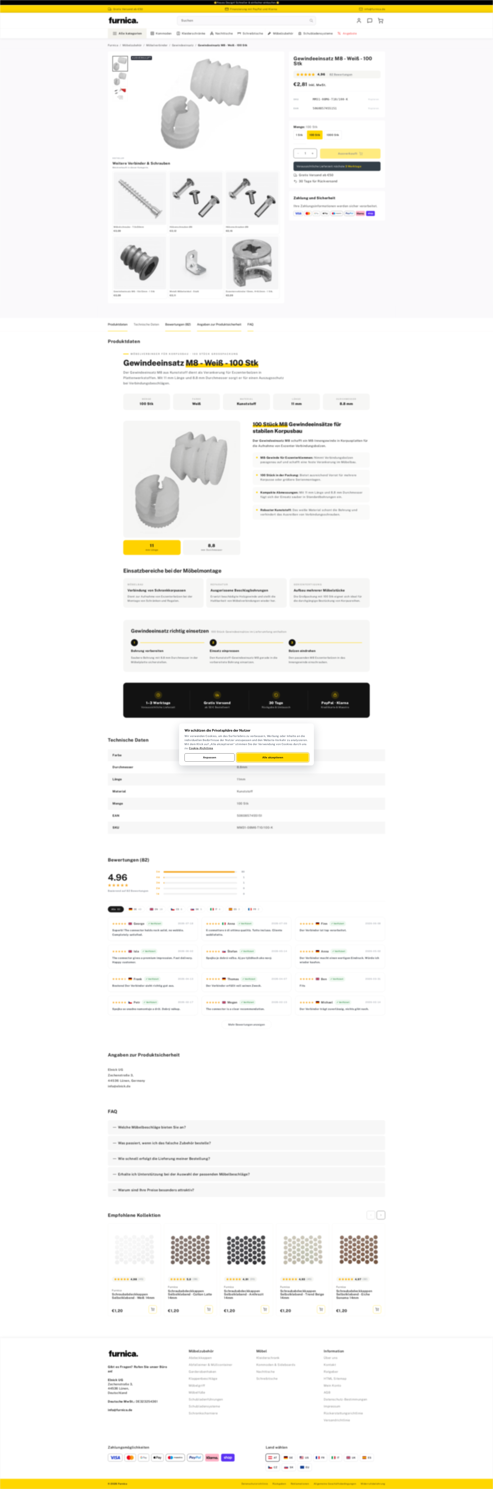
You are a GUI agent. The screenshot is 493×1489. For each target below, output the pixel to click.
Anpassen (209, 757)
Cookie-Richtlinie (201, 748)
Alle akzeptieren (272, 757)
